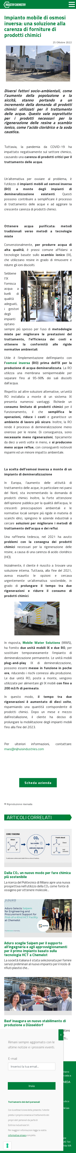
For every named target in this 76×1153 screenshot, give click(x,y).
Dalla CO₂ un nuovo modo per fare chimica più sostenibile (37, 875)
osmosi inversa (18, 362)
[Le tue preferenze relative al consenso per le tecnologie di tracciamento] (7, 1146)
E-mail (12, 1058)
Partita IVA (65, 1146)
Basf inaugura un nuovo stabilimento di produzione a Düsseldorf (35, 1023)
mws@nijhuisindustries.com (24, 748)
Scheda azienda (38, 782)
